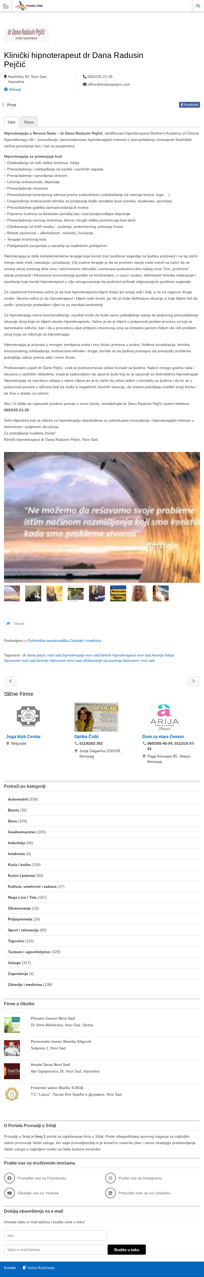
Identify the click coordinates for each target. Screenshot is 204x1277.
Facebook (190, 105)
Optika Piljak (193, 681)
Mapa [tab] (29, 122)
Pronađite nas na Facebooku (42, 1178)
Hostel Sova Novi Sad (50, 1064)
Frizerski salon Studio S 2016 (57, 1088)
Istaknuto (16, 854)
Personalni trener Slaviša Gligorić (61, 1041)
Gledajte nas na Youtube (38, 1193)
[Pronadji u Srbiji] (97, 5)
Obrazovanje (19, 908)
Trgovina (16, 941)
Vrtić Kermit (10, 681)
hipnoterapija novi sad (80, 655)
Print (11, 105)
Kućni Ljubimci (21, 875)
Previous (7, 593)
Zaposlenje (18, 974)
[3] (102, 517)
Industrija (16, 843)
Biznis (13, 810)
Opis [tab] (11, 122)
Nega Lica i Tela (22, 897)
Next (196, 593)
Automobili (18, 799)
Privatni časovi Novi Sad (53, 1018)
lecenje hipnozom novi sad (59, 660)
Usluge (14, 963)
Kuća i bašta (19, 865)
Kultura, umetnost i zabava (32, 886)
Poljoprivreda (20, 919)
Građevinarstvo (22, 832)
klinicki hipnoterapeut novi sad (125, 655)
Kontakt (10, 1268)
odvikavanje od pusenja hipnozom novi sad (118, 660)
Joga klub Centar (23, 736)
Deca (12, 821)
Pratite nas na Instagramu (140, 1178)
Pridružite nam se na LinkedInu (144, 1193)
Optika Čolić (86, 736)
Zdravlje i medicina (85, 640)
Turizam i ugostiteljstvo (29, 952)
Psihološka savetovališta (48, 640)
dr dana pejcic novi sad (42, 655)
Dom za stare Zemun (163, 736)
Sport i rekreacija (23, 930)
